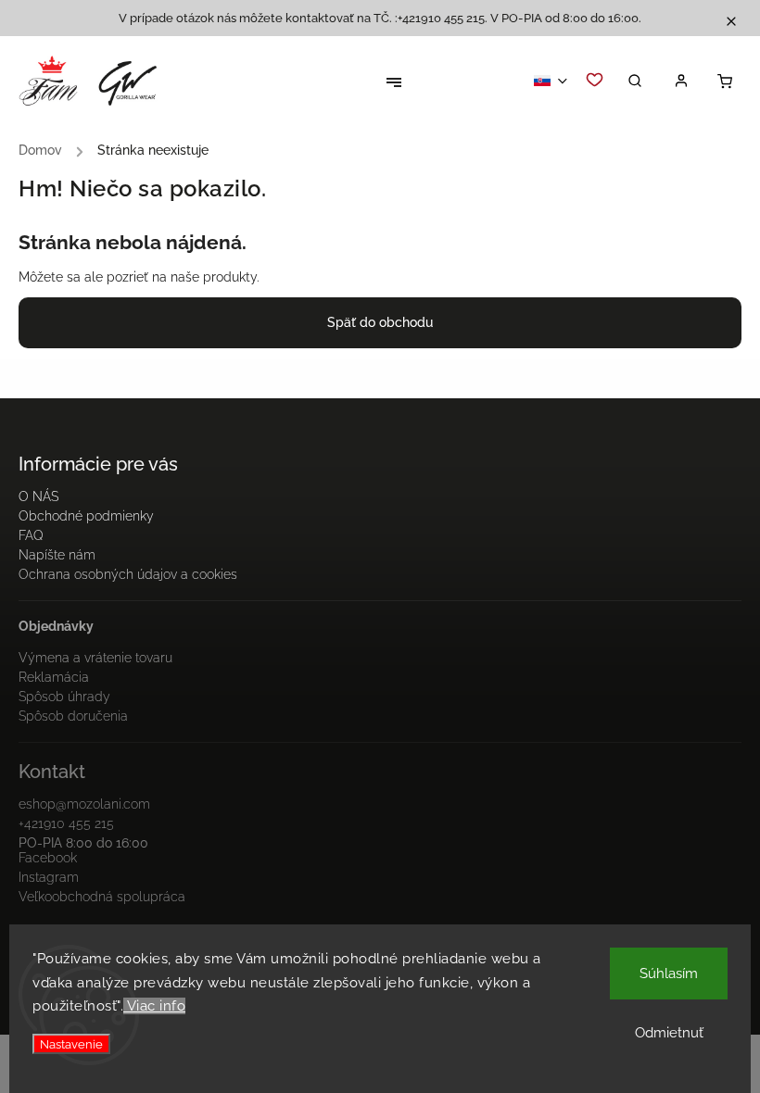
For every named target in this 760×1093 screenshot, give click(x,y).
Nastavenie (71, 1043)
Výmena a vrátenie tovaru (95, 657)
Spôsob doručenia (73, 716)
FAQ (31, 535)
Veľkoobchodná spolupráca (102, 896)
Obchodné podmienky (86, 516)
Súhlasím (669, 973)
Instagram (49, 877)
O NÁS (38, 496)
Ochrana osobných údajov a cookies (128, 574)
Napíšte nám (57, 554)
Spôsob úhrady (64, 696)
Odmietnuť (669, 1032)
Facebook (48, 857)
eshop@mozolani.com (84, 804)
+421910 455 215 (66, 823)
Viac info (154, 1006)
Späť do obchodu (380, 322)
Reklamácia (54, 677)
